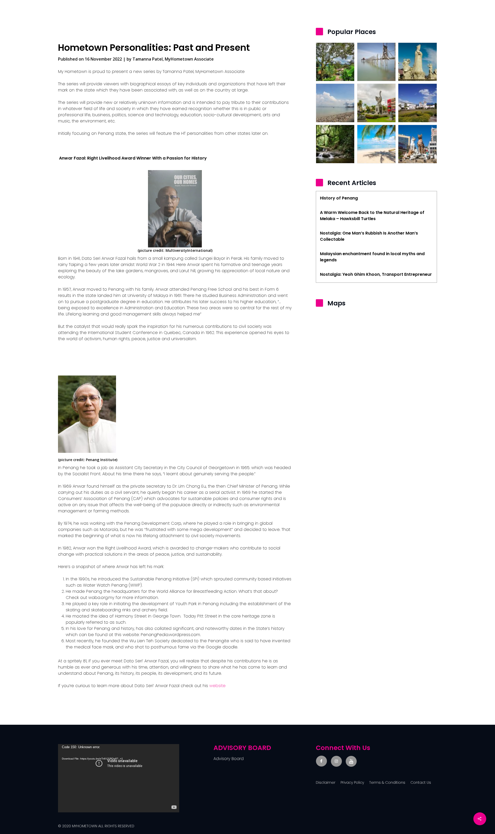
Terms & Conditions (387, 782)
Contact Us (420, 782)
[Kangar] (417, 103)
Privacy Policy (352, 782)
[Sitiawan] (417, 62)
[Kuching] (417, 144)
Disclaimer (325, 782)
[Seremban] (335, 144)
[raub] (335, 62)
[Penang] (376, 144)
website (217, 686)
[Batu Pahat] (376, 62)
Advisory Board (228, 759)
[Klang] (335, 103)
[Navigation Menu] (434, 10)
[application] (118, 778)
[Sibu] (376, 103)
